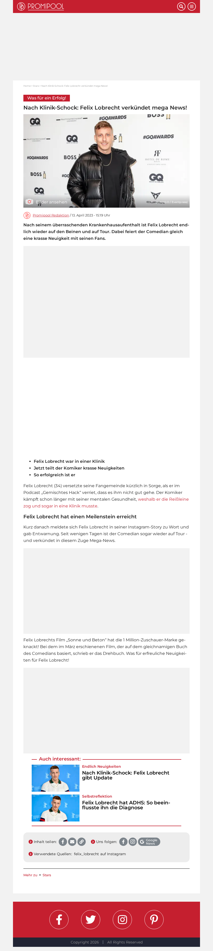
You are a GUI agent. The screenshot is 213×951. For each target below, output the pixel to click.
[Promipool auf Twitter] (90, 920)
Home (27, 85)
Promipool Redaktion (51, 215)
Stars (36, 85)
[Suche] (181, 6)
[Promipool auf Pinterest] (154, 920)
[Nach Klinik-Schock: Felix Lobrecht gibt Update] (55, 778)
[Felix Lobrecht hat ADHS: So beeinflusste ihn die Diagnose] (55, 807)
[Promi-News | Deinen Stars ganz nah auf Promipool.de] (97, 6)
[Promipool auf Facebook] (59, 920)
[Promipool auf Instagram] (122, 920)
